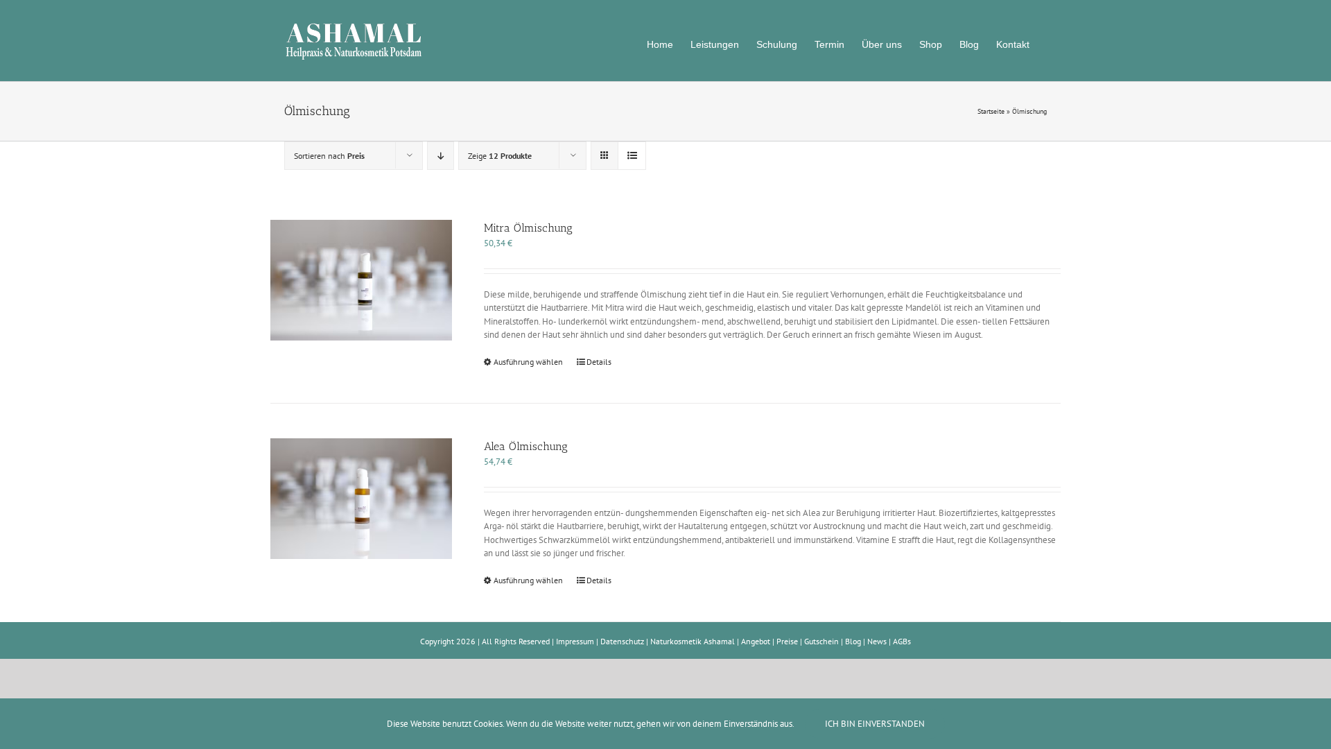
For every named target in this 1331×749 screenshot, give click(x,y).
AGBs (902, 641)
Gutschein (821, 641)
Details (598, 361)
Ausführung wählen (528, 361)
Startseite (990, 111)
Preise (787, 641)
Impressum (575, 641)
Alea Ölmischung (526, 446)
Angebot (755, 641)
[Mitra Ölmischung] (361, 280)
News (877, 641)
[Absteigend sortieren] (440, 155)
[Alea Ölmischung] (361, 499)
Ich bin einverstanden (875, 724)
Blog (853, 641)
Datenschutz (622, 641)
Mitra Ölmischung (528, 227)
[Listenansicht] (631, 155)
